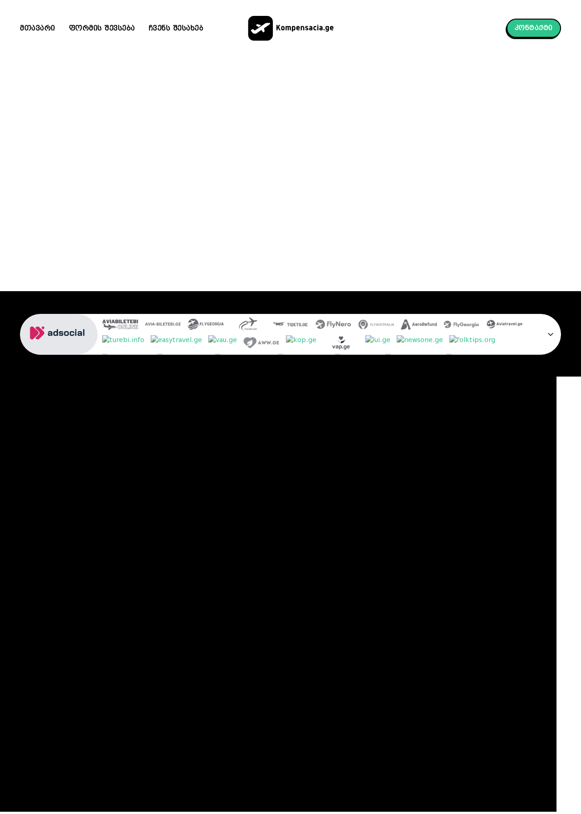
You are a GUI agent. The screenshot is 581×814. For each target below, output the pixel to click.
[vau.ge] (222, 344)
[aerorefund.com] (419, 326)
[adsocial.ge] (59, 349)
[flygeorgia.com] (461, 326)
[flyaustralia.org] (376, 326)
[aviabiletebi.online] (120, 326)
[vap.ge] (341, 344)
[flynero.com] (333, 326)
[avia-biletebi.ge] (163, 326)
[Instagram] (386, 463)
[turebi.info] (123, 344)
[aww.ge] (261, 344)
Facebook (410, 445)
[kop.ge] (301, 344)
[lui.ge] (377, 344)
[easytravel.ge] (176, 344)
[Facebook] (386, 446)
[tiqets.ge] (291, 326)
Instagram (411, 462)
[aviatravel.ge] (504, 326)
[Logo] (290, 28)
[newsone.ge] (420, 344)
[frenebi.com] (248, 326)
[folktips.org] (472, 344)
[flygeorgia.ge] (205, 326)
